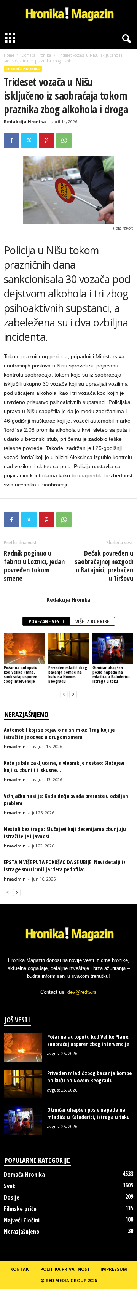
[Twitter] (29, 140)
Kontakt (21, 1269)
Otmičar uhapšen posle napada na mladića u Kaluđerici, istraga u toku (111, 674)
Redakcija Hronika (25, 121)
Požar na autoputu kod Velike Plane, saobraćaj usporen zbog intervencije (20, 674)
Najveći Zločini (22, 1220)
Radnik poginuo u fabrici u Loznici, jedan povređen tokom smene (34, 565)
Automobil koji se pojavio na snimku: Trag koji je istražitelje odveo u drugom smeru (59, 733)
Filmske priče (20, 1209)
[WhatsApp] (64, 140)
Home (9, 55)
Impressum (113, 1269)
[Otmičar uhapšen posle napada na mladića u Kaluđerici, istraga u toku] (112, 648)
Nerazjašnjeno (22, 1231)
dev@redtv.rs (82, 992)
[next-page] (73, 694)
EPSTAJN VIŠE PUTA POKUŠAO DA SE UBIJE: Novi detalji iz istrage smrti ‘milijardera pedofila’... (65, 865)
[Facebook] (11, 140)
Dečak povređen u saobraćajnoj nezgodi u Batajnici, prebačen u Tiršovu (104, 565)
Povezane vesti (46, 621)
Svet (9, 1186)
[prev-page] (64, 694)
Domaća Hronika (36, 55)
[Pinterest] (46, 140)
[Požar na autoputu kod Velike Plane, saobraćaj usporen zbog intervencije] (24, 648)
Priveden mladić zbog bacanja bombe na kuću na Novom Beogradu (67, 674)
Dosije (11, 1197)
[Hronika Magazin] (68, 14)
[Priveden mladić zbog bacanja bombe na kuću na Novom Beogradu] (68, 648)
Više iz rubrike (92, 621)
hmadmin (15, 746)
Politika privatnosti (66, 1269)
